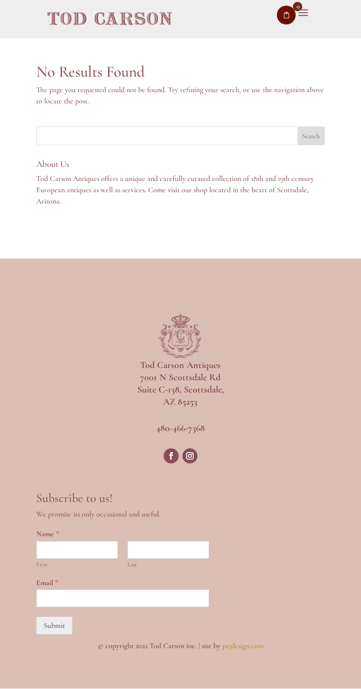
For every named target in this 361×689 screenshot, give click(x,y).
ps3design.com (243, 645)
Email (47, 582)
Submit (54, 625)
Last (132, 564)
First (41, 564)
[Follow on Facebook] (171, 455)
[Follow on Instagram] (189, 455)
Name (47, 534)
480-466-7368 (180, 428)
